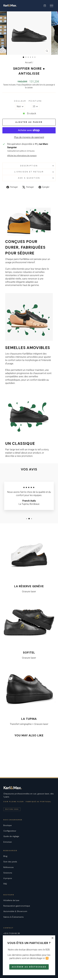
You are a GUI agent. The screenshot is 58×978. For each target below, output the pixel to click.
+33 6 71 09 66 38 (11, 933)
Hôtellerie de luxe (11, 900)
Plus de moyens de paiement (29, 137)
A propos (7, 878)
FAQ (5, 883)
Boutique (7, 825)
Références (8, 867)
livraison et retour (29, 172)
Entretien (7, 842)
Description (29, 166)
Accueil (28, 62)
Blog (5, 856)
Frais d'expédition (24, 85)
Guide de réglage (11, 836)
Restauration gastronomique (16, 906)
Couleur (20, 101)
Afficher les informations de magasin (22, 156)
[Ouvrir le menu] (51, 6)
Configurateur (9, 831)
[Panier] (45, 6)
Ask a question (29, 178)
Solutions (7, 872)
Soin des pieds (10, 861)
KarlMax (10, 5)
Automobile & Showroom (15, 911)
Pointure (35, 101)
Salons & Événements (13, 917)
